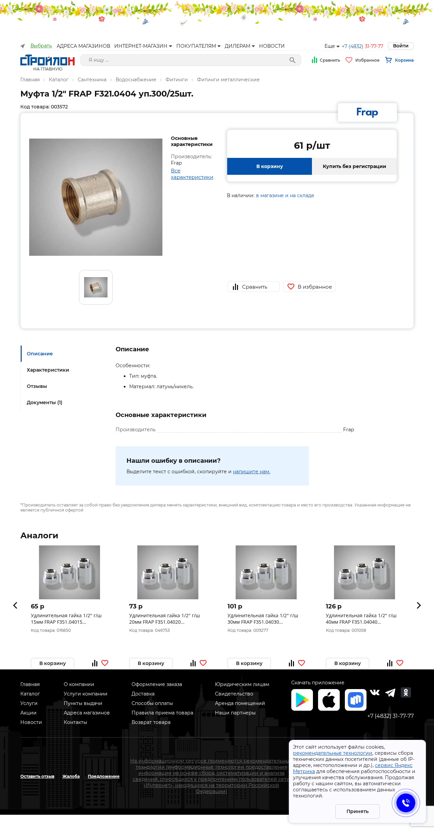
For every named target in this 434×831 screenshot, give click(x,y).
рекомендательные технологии (332, 753)
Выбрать (41, 46)
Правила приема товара (162, 713)
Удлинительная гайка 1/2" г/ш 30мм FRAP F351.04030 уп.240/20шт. (263, 618)
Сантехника (92, 80)
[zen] (390, 692)
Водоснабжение (136, 80)
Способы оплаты (152, 703)
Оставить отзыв (37, 776)
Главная (30, 80)
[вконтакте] (375, 692)
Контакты (75, 722)
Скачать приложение (317, 683)
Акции (28, 713)
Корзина (404, 60)
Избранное (367, 60)
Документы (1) (44, 402)
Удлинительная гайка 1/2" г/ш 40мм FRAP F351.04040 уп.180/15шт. (361, 618)
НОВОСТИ (272, 46)
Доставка (143, 694)
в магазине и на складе (285, 195)
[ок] (406, 692)
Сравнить (330, 60)
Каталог (58, 80)
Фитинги (176, 80)
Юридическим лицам (242, 684)
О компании (79, 684)
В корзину (269, 166)
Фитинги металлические (228, 80)
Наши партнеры (235, 713)
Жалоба (71, 776)
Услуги (29, 703)
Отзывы (37, 386)
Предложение (104, 776)
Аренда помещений (240, 703)
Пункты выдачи (83, 703)
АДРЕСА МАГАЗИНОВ (83, 46)
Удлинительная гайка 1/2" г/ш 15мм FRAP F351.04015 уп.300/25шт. (66, 618)
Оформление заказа (157, 684)
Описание (40, 354)
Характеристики (48, 370)
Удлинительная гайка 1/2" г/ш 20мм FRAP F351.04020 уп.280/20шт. (164, 618)
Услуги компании (85, 694)
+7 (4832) (362, 46)
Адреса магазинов (87, 713)
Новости (31, 722)
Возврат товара (151, 722)
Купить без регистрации (354, 166)
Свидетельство (234, 694)
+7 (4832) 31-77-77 (390, 716)
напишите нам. (251, 472)
